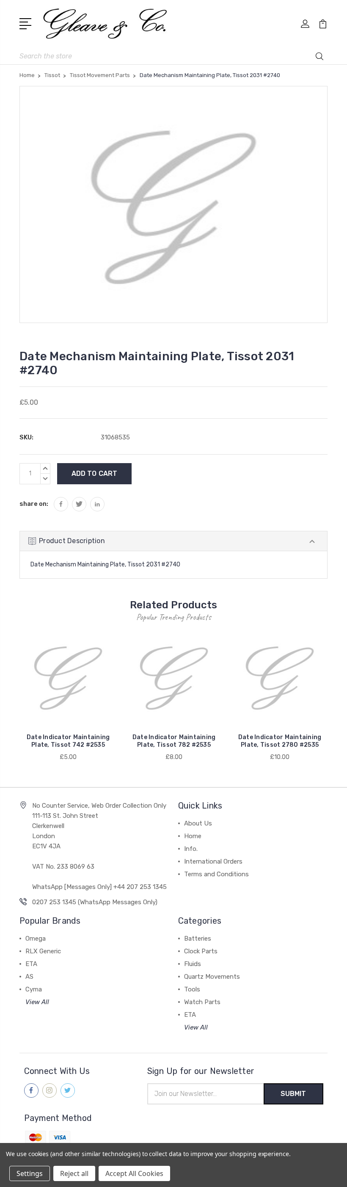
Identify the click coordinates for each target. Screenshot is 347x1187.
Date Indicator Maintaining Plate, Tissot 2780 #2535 (280, 741)
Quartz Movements (212, 976)
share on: (33, 504)
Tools (192, 989)
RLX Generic (43, 951)
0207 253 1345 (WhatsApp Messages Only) (94, 902)
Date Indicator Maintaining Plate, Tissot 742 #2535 (68, 741)
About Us (198, 823)
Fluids (192, 964)
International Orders (213, 861)
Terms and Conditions (216, 874)
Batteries (197, 938)
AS (29, 976)
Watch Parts (202, 1002)
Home (192, 836)
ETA (31, 964)
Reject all (74, 1173)
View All (37, 1002)
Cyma (33, 989)
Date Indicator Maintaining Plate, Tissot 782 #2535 (174, 741)
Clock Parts (201, 951)
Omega (35, 938)
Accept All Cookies (134, 1173)
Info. (191, 849)
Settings (30, 1173)
